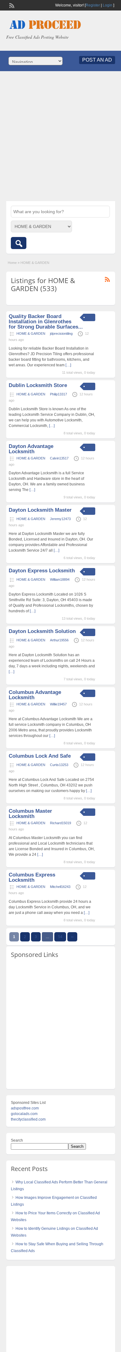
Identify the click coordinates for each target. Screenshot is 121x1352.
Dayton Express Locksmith (42, 571)
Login (107, 5)
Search (17, 1140)
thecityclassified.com (28, 1119)
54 (60, 937)
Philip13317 (58, 394)
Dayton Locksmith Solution (42, 631)
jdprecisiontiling (61, 333)
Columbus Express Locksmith (32, 877)
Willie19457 (58, 704)
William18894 (59, 579)
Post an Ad (97, 59)
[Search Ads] (18, 243)
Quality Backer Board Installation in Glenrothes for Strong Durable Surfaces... (46, 321)
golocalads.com (24, 1114)
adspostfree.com (25, 1108)
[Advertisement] (60, 136)
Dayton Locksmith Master (40, 510)
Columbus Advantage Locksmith (35, 694)
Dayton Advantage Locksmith (31, 448)
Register (93, 5)
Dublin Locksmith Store (38, 385)
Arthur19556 (59, 640)
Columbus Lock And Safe (40, 756)
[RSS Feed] (11, 4)
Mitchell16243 (60, 887)
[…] (68, 365)
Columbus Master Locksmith (30, 813)
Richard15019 (60, 823)
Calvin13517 (59, 458)
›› (72, 937)
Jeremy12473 (60, 519)
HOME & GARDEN (30, 333)
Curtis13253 (59, 765)
